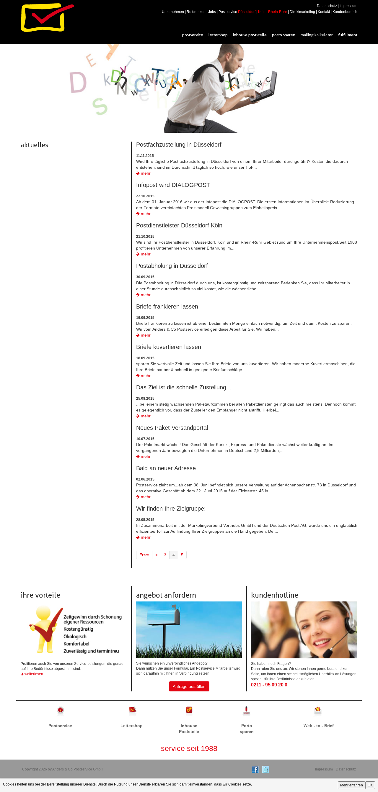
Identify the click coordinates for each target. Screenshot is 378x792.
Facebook (255, 769)
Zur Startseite (47, 17)
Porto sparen (283, 34)
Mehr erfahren (351, 785)
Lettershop (218, 34)
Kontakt (324, 12)
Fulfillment (347, 34)
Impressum (348, 6)
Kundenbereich (345, 12)
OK (370, 785)
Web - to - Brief (318, 712)
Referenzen (196, 12)
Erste (144, 554)
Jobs (212, 12)
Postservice (237, 12)
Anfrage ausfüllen (189, 686)
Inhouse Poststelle (250, 34)
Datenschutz (327, 6)
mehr (145, 173)
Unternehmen (173, 12)
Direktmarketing (302, 12)
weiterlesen (33, 674)
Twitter (266, 769)
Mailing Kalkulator (317, 34)
